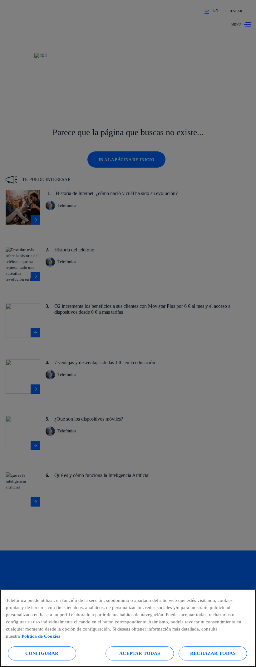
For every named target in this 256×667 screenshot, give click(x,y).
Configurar (42, 653)
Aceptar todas (139, 653)
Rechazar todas (212, 653)
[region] (128, 628)
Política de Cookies (41, 636)
